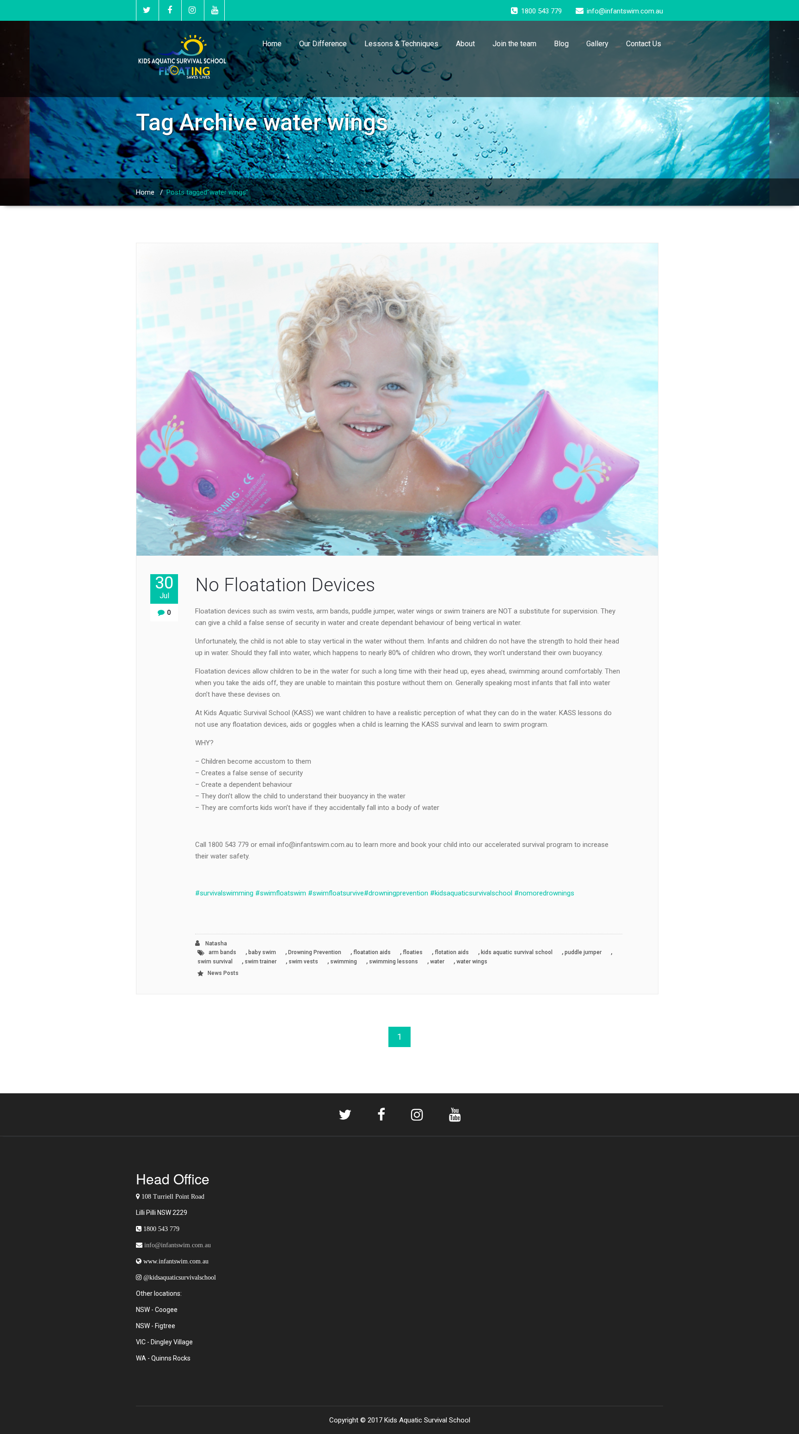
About (465, 43)
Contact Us (643, 43)
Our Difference (323, 43)
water (437, 961)
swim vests (303, 961)
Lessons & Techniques (401, 43)
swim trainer (261, 961)
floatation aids (372, 952)
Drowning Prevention (314, 952)
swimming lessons (393, 961)
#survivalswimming (224, 893)
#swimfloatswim (280, 893)
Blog (561, 43)
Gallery (597, 43)
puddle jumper (583, 952)
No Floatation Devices (285, 585)
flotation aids (452, 952)
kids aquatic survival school (517, 952)
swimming (343, 961)
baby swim (262, 952)
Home (272, 43)
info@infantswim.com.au (177, 1245)
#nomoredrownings (544, 893)
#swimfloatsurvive (336, 893)
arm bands (222, 952)
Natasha (215, 943)
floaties (413, 952)
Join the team (514, 43)
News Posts (223, 973)
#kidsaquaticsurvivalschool (471, 893)
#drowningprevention (396, 893)
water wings (471, 961)
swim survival (215, 961)
